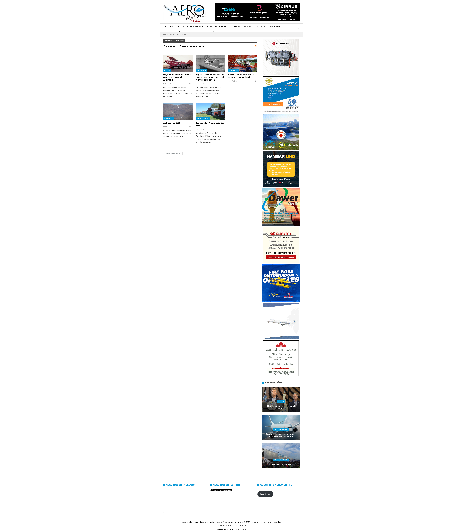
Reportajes (235, 26)
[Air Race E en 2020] (178, 111)
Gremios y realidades (281, 464)
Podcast (167, 70)
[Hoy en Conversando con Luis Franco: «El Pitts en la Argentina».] (178, 63)
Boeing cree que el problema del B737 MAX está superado (281, 435)
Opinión (180, 26)
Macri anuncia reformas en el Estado (281, 407)
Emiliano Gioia (241, 529)
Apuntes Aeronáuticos (254, 26)
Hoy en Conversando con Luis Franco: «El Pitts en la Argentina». (177, 77)
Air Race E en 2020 (171, 123)
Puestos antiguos (173, 153)
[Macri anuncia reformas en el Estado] (281, 399)
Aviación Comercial (216, 26)
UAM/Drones (274, 26)
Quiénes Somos (225, 525)
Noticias (169, 26)
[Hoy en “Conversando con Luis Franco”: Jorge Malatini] (242, 63)
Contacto (241, 525)
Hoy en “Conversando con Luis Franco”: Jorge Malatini (242, 76)
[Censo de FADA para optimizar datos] (210, 111)
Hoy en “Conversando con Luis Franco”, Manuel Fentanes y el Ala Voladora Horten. (210, 77)
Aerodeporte (201, 70)
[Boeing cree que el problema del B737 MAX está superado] (281, 427)
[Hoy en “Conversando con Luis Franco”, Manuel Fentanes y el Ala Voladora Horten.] (210, 63)
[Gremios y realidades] (281, 455)
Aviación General (195, 26)
